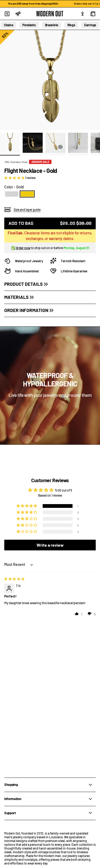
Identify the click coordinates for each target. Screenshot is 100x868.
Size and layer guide (27, 209)
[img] (14, 579)
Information (12, 799)
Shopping (11, 784)
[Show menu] (7, 13)
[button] (14, 178)
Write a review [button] (50, 544)
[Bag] (93, 13)
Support (10, 813)
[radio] (11, 194)
